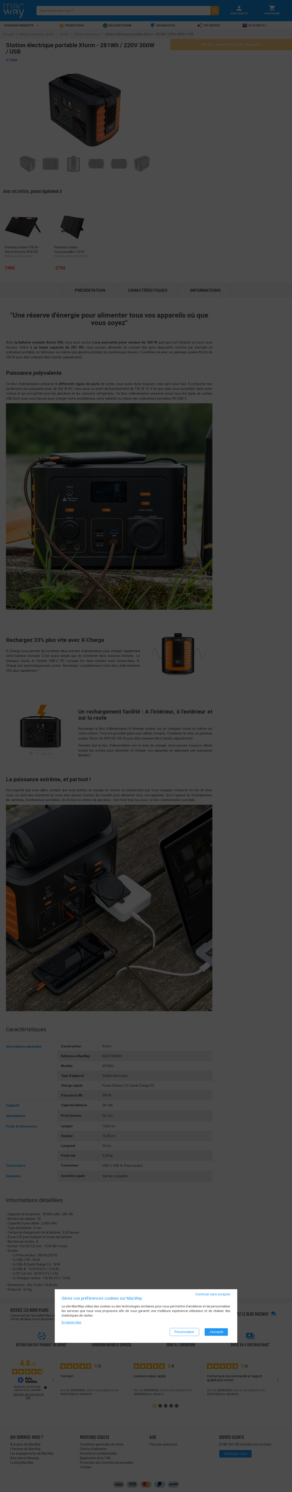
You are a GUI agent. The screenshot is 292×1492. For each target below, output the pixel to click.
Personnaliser (184, 1332)
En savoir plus (71, 1322)
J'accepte (216, 1332)
